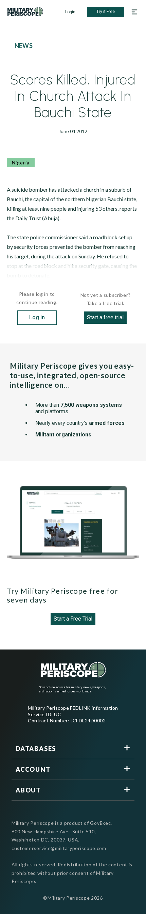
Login (70, 12)
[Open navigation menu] (134, 12)
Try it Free (105, 11)
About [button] (28, 790)
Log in (37, 317)
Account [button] (33, 769)
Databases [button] (36, 748)
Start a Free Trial (73, 618)
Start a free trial (105, 317)
